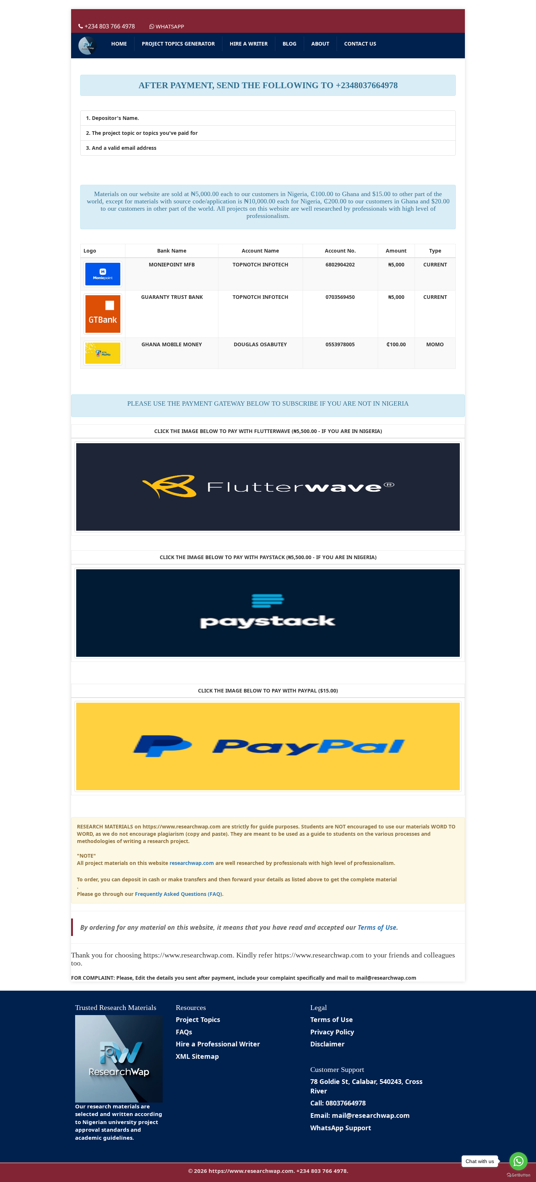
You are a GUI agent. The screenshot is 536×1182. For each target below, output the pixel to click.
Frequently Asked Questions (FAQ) (178, 893)
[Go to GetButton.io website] (518, 1175)
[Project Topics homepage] (87, 45)
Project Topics (198, 1019)
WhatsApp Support (340, 1127)
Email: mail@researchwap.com (360, 1115)
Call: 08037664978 (338, 1103)
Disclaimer (327, 1043)
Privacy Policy (332, 1031)
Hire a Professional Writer (218, 1043)
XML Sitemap (197, 1056)
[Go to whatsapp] (518, 1161)
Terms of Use (377, 927)
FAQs (184, 1031)
